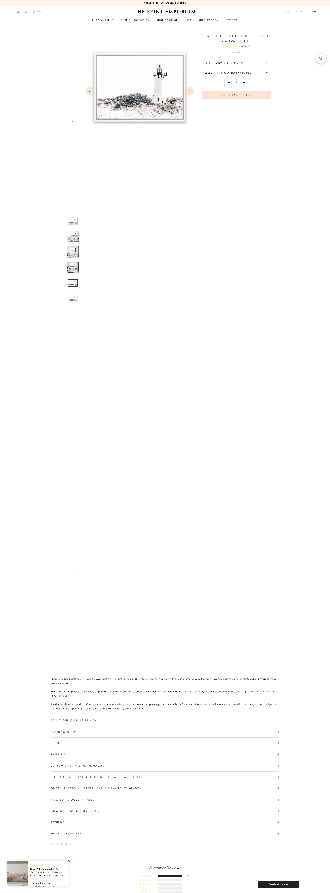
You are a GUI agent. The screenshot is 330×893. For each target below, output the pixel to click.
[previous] (90, 91)
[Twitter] (18, 12)
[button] (231, 46)
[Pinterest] (34, 12)
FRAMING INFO (63, 732)
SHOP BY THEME (103, 20)
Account (285, 11)
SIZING (56, 743)
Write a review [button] (278, 884)
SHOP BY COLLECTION (135, 20)
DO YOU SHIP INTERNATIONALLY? (78, 766)
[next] (189, 91)
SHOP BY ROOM (209, 20)
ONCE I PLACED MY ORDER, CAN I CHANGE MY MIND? (95, 788)
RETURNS (58, 822)
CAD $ (38, 11)
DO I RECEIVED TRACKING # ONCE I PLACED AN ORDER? (97, 777)
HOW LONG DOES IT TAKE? (73, 800)
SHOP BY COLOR (167, 20)
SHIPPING (58, 754)
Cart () (315, 11)
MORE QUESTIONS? (66, 833)
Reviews (232, 20)
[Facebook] (10, 12)
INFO (188, 20)
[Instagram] (26, 12)
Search (300, 11)
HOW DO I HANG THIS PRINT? (75, 811)
